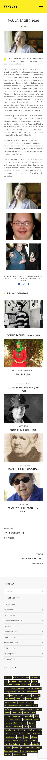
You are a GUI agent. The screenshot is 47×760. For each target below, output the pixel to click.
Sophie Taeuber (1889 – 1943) (23, 336)
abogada (32, 723)
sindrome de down (31, 279)
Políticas (23, 504)
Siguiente (36, 563)
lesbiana (8, 685)
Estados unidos (20, 723)
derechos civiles (20, 730)
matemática (9, 698)
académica (9, 719)
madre (7, 712)
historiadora (18, 678)
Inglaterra (8, 723)
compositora (10, 692)
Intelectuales (23, 384)
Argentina (30, 702)
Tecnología (8, 659)
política (31, 730)
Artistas (23, 331)
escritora (8, 747)
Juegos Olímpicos (35, 709)
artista (19, 737)
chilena (34, 737)
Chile (22, 751)
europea (27, 744)
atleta (13, 688)
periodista (18, 726)
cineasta (20, 688)
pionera (16, 747)
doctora (28, 705)
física (33, 712)
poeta (29, 733)
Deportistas (8, 631)
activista (35, 744)
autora (27, 737)
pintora (7, 716)
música (39, 730)
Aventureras (9, 615)
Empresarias (29, 370)
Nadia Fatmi (23, 375)
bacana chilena (11, 733)
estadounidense (27, 747)
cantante (8, 726)
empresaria (20, 698)
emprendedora (20, 709)
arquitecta (26, 685)
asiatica (22, 733)
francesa (36, 695)
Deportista (11, 278)
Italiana (38, 688)
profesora (37, 733)
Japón (7, 688)
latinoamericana (32, 751)
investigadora (10, 737)
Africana (18, 719)
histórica (8, 754)
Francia (32, 726)
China (34, 681)
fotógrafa (8, 709)
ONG (36, 716)
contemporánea (33, 276)
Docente (12, 681)
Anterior (10, 538)
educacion (35, 685)
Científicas (8, 626)
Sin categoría (9, 653)
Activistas (24, 26)
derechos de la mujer (13, 744)
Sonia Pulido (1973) (32, 558)
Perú (27, 678)
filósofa (17, 685)
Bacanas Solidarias (11, 620)
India (35, 705)
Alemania (20, 692)
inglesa (21, 702)
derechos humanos (31, 719)
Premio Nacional (24, 681)
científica (8, 730)
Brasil (21, 695)
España (29, 698)
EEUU (26, 740)
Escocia (23, 278)
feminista (33, 740)
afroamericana (10, 702)
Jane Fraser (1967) (14, 532)
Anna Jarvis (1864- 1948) (23, 430)
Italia (36, 698)
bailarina (8, 678)
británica (13, 695)
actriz (20, 276)
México (26, 712)
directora (29, 688)
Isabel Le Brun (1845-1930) (23, 469)
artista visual (16, 712)
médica (28, 695)
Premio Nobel (27, 716)
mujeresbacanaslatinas (14, 705)
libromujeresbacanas (13, 740)
